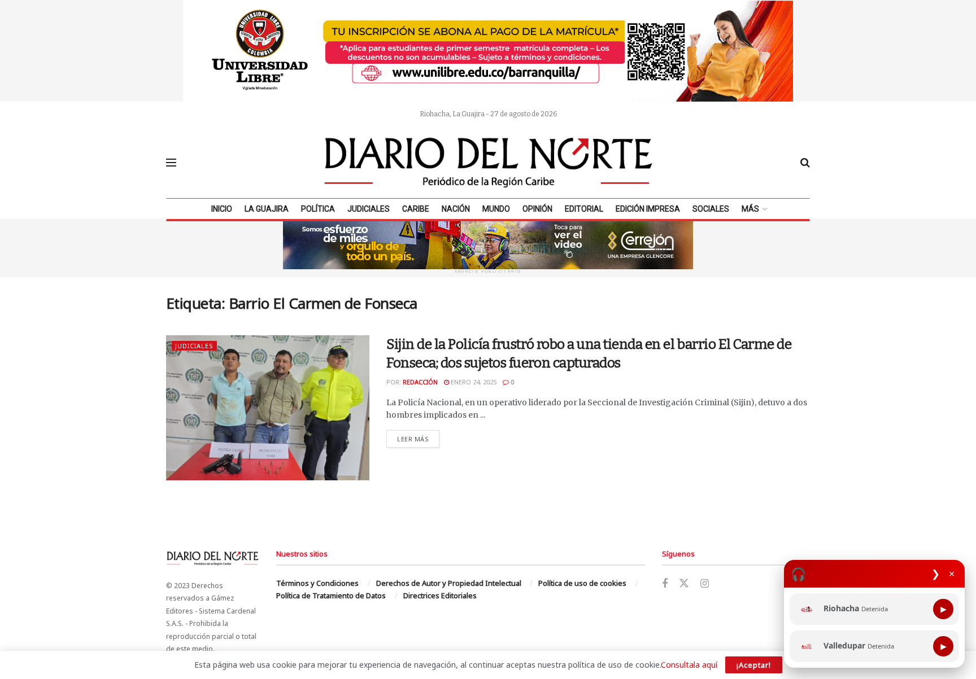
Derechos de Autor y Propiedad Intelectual (448, 583)
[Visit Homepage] (488, 162)
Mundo (496, 208)
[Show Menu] (171, 163)
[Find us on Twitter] (684, 583)
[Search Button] (805, 162)
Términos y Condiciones (317, 583)
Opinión (537, 208)
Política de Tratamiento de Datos (331, 595)
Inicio (221, 208)
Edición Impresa (648, 208)
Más (750, 208)
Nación (456, 208)
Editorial (584, 208)
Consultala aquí (689, 664)
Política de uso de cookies (582, 583)
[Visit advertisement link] (488, 51)
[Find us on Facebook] (665, 583)
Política (318, 208)
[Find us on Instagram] (704, 583)
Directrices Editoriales (440, 595)
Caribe (415, 208)
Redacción (420, 382)
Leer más (418, 438)
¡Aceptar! (754, 665)
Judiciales (368, 208)
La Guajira (267, 208)
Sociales (710, 208)
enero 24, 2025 (472, 382)
